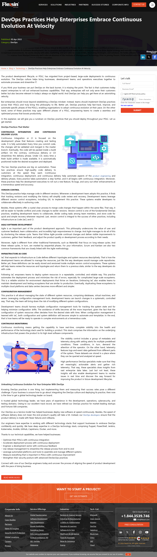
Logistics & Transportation (70, 522)
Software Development (38, 519)
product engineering (102, 175)
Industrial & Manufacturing (70, 519)
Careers (8, 541)
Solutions (56, 5)
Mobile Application (37, 526)
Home (3, 68)
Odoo (92, 537)
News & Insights (12, 528)
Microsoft (93, 515)
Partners (84, 5)
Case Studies (10, 519)
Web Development (37, 522)
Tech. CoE (94, 509)
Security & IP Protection (15, 532)
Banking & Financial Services (70, 515)
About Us (9, 515)
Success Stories (100, 5)
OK (128, 554)
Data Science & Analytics (39, 534)
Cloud (92, 545)
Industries (70, 5)
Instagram (140, 532)
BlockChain (94, 534)
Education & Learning (68, 526)
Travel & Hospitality (67, 537)
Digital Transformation (38, 515)
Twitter (148, 57)
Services (43, 5)
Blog (11, 68)
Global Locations (12, 537)
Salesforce (94, 530)
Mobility (93, 522)
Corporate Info (120, 5)
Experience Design (37, 530)
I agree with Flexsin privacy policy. (134, 94)
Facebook (134, 532)
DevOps (93, 526)
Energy (62, 545)
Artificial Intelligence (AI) (39, 537)
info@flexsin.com (143, 519)
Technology (20, 68)
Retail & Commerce (67, 541)
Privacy (8, 545)
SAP (91, 541)
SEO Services (35, 541)
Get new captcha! (127, 105)
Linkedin (143, 57)
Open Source (95, 519)
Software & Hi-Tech (67, 530)
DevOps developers (91, 415)
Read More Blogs (12, 477)
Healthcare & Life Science (69, 534)
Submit (137, 110)
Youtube (147, 532)
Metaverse (34, 545)
